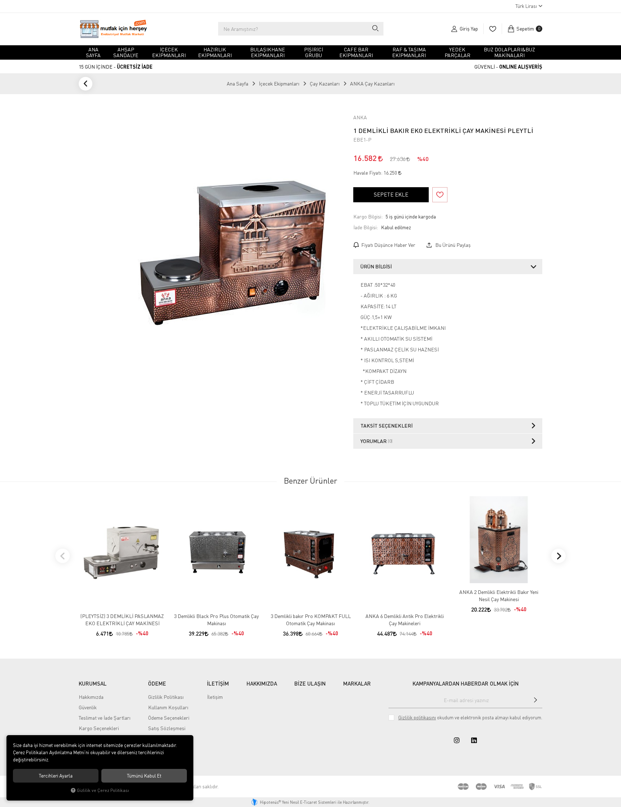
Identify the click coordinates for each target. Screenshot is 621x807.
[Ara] (375, 29)
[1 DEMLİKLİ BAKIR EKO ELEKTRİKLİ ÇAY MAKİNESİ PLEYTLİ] (232, 248)
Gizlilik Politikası (166, 697)
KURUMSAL (93, 683)
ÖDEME (157, 683)
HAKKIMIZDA (262, 683)
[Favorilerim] (492, 28)
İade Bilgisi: (365, 227)
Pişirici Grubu (313, 52)
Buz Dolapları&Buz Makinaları (509, 52)
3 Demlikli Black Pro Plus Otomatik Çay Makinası (216, 619)
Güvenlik (88, 707)
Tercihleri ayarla (56, 776)
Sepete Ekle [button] (391, 194)
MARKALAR (357, 683)
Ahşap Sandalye (125, 52)
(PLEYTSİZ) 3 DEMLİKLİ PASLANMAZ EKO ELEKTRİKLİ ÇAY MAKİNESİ (122, 619)
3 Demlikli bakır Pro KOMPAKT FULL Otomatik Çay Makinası (311, 619)
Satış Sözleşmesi (166, 728)
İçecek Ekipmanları (169, 52)
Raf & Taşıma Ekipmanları (409, 52)
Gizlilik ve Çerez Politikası (103, 790)
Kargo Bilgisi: (368, 216)
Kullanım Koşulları (168, 707)
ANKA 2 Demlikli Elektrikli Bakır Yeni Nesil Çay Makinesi (498, 595)
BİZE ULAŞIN (310, 683)
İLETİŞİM (218, 683)
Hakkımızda (91, 697)
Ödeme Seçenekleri (168, 718)
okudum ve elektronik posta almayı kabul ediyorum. (470, 717)
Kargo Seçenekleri (99, 728)
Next (558, 556)
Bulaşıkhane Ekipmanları (267, 52)
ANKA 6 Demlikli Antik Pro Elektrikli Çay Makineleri (404, 619)
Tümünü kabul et (144, 776)
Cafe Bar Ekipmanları (356, 52)
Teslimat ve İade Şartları (104, 718)
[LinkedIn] (474, 740)
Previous (62, 556)
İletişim (215, 697)
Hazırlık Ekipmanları (215, 52)
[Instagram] (457, 740)
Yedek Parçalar (457, 52)
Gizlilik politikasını (417, 717)
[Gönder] (535, 700)
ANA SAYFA (93, 52)
